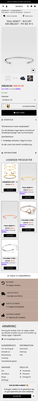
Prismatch (24, 349)
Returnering (6, 355)
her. (30, 144)
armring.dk (5, 10)
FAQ (21, 355)
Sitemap (23, 352)
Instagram (26, 377)
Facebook (26, 371)
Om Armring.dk (7, 349)
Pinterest (26, 374)
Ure (2, 371)
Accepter (17, 396)
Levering (4, 358)
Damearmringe (16, 10)
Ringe (3, 377)
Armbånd (5, 374)
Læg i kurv (10, 190)
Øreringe (4, 380)
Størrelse (4, 96)
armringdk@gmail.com (12, 339)
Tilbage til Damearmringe (19, 276)
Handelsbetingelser (9, 361)
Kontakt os (5, 352)
